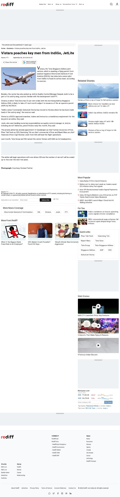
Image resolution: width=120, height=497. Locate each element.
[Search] (111, 4)
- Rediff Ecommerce (58, 447)
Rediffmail (55, 439)
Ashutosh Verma (87, 255)
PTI (7, 57)
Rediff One (55, 441)
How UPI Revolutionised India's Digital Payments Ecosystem (98, 191)
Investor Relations (60, 488)
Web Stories (83, 296)
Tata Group (85, 245)
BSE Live (4, 467)
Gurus (73, 4)
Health (19, 467)
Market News (5, 472)
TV (76, 4)
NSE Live (4, 470)
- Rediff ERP (55, 455)
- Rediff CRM (56, 453)
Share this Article (11, 62)
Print (57, 199)
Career (19, 472)
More (80, 4)
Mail (44, 4)
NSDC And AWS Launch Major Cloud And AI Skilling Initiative (97, 201)
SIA (39, 212)
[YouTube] (66, 493)
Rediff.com (86, 488)
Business (10, 48)
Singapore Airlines (88, 250)
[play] (98, 306)
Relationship (21, 475)
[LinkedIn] (70, 493)
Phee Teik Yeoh (87, 236)
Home (41, 4)
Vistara (48, 212)
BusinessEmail (67, 4)
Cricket (88, 450)
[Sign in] (117, 4)
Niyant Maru (85, 241)
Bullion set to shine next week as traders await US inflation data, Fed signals (98, 185)
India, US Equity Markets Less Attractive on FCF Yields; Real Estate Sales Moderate (98, 196)
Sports (88, 447)
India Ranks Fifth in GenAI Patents (93, 181)
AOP (101, 250)
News (49, 4)
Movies (88, 444)
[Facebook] (58, 493)
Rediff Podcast (91, 461)
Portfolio (4, 478)
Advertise (25, 488)
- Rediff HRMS (56, 450)
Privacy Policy (34, 488)
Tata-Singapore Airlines (104, 245)
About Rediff (15, 488)
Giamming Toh (103, 236)
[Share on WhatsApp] (49, 493)
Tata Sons (99, 241)
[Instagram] (62, 493)
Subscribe (45, 200)
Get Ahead (89, 453)
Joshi (58, 212)
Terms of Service (46, 488)
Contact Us (72, 488)
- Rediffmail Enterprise (59, 444)
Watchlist (4, 475)
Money (57, 4)
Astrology (89, 458)
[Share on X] (54, 493)
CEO (110, 250)
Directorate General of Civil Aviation (18, 212)
